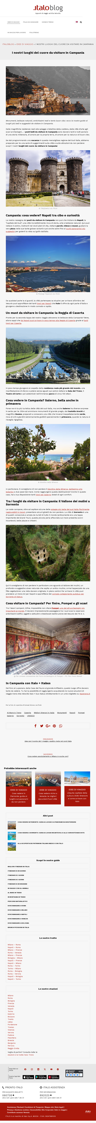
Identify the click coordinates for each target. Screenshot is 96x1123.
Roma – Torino (14, 966)
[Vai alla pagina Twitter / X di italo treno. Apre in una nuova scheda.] (44, 1069)
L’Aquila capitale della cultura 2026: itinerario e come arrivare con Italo (77, 797)
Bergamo (12, 1043)
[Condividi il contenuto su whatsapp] (60, 726)
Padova (11, 1035)
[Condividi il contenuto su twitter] (41, 726)
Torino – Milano (14, 968)
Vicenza (11, 1030)
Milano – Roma (14, 945)
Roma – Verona (14, 974)
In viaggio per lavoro (17, 32)
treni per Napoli (44, 303)
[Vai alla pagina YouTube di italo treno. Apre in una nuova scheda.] (50, 1069)
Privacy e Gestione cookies (18, 1110)
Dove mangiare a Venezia (18, 919)
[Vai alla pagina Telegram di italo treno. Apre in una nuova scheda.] (57, 1069)
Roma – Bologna (15, 971)
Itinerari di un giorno (17, 871)
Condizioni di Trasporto (34, 1107)
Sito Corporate (47, 1110)
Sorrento (20, 716)
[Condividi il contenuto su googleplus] (48, 726)
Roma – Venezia (14, 953)
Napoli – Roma (14, 947)
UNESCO (31, 716)
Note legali (59, 1107)
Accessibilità (35, 1110)
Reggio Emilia (13, 1048)
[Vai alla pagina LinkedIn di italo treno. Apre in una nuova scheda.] (37, 1069)
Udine (10, 1022)
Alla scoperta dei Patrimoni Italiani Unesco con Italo (40, 843)
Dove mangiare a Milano (17, 910)
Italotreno (34, 32)
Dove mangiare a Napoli (17, 914)
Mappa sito (49, 1107)
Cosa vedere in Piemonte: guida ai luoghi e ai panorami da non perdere (18, 797)
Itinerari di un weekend (17, 884)
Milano (10, 996)
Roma (10, 998)
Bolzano (11, 1017)
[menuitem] (34, 32)
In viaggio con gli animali (18, 888)
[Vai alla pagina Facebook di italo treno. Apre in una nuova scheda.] (24, 1069)
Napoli (72, 713)
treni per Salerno (43, 495)
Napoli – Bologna (15, 976)
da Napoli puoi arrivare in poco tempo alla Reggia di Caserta (48, 320)
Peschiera (12, 1038)
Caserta (27, 713)
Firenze (11, 1003)
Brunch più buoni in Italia (18, 927)
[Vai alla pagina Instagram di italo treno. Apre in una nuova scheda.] (31, 1069)
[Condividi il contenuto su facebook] (35, 726)
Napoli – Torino (14, 979)
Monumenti (62, 713)
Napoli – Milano (14, 963)
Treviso (11, 1027)
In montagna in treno (17, 897)
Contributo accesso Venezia (18, 1112)
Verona (11, 1033)
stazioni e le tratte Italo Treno (21, 1055)
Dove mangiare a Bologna (18, 923)
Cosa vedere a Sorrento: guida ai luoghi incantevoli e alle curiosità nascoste (51, 833)
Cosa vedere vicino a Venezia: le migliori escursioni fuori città (48, 796)
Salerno (10, 716)
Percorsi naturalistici (17, 901)
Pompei (81, 713)
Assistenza (11, 1107)
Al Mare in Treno (14, 713)
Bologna (11, 1001)
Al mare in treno (15, 892)
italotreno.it (85, 694)
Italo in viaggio (60, 1110)
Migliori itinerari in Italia (18, 866)
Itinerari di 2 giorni (16, 875)
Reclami (20, 1107)
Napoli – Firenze (15, 961)
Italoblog (8, 44)
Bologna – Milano (15, 958)
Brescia (11, 1040)
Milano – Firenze (15, 950)
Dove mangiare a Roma (17, 906)
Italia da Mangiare (30, 22)
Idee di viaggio (14, 22)
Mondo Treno (48, 22)
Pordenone (12, 1025)
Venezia (11, 1006)
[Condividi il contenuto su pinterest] (54, 726)
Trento (10, 1019)
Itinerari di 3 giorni (16, 879)
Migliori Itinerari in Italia (44, 713)
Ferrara (11, 1046)
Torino (10, 1011)
